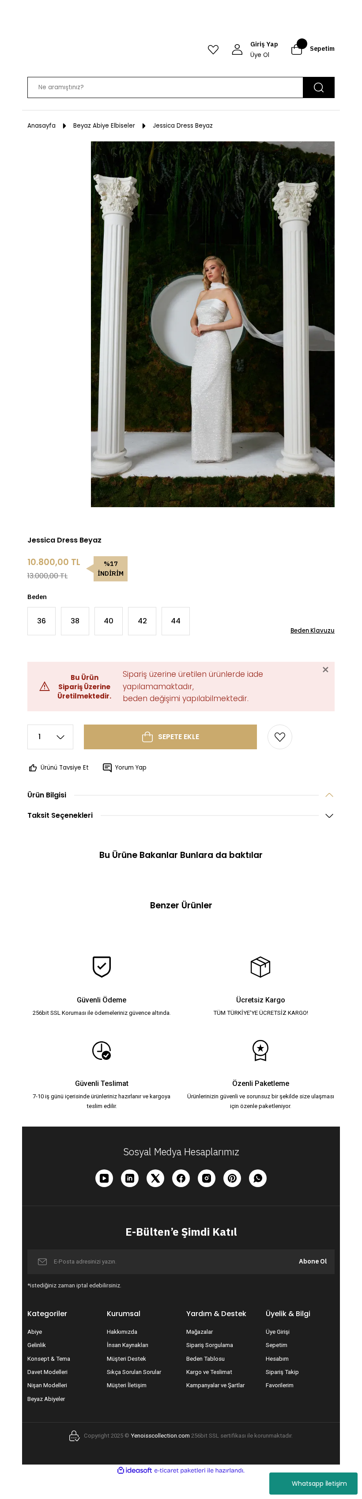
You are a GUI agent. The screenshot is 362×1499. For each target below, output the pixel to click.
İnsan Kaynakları (127, 1345)
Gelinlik (36, 1345)
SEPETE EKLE (178, 737)
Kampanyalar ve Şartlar (215, 1385)
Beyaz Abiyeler (46, 1399)
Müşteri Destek (126, 1358)
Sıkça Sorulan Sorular (134, 1372)
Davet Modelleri (47, 1372)
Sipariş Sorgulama (209, 1345)
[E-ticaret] (180, 1470)
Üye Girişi (278, 1331)
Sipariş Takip (282, 1372)
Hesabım (277, 1358)
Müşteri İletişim (127, 1385)
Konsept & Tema (48, 1358)
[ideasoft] (134, 1471)
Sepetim (276, 1345)
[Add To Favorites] (280, 737)
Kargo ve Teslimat (209, 1372)
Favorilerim (280, 1385)
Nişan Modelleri (47, 1385)
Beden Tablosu (205, 1358)
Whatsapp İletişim (319, 1483)
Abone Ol (313, 1261)
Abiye (34, 1331)
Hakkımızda (122, 1331)
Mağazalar (199, 1331)
